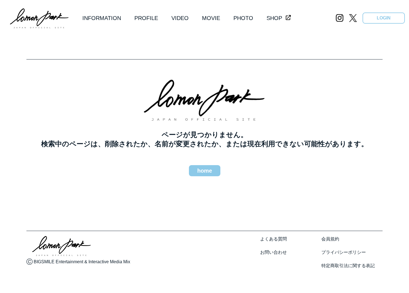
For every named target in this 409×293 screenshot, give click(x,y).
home (204, 171)
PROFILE (146, 18)
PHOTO (243, 18)
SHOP (274, 18)
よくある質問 (273, 239)
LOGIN (384, 18)
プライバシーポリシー (343, 252)
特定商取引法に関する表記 (348, 265)
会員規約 (330, 239)
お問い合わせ (273, 252)
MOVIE (211, 18)
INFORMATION (101, 18)
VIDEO (180, 18)
